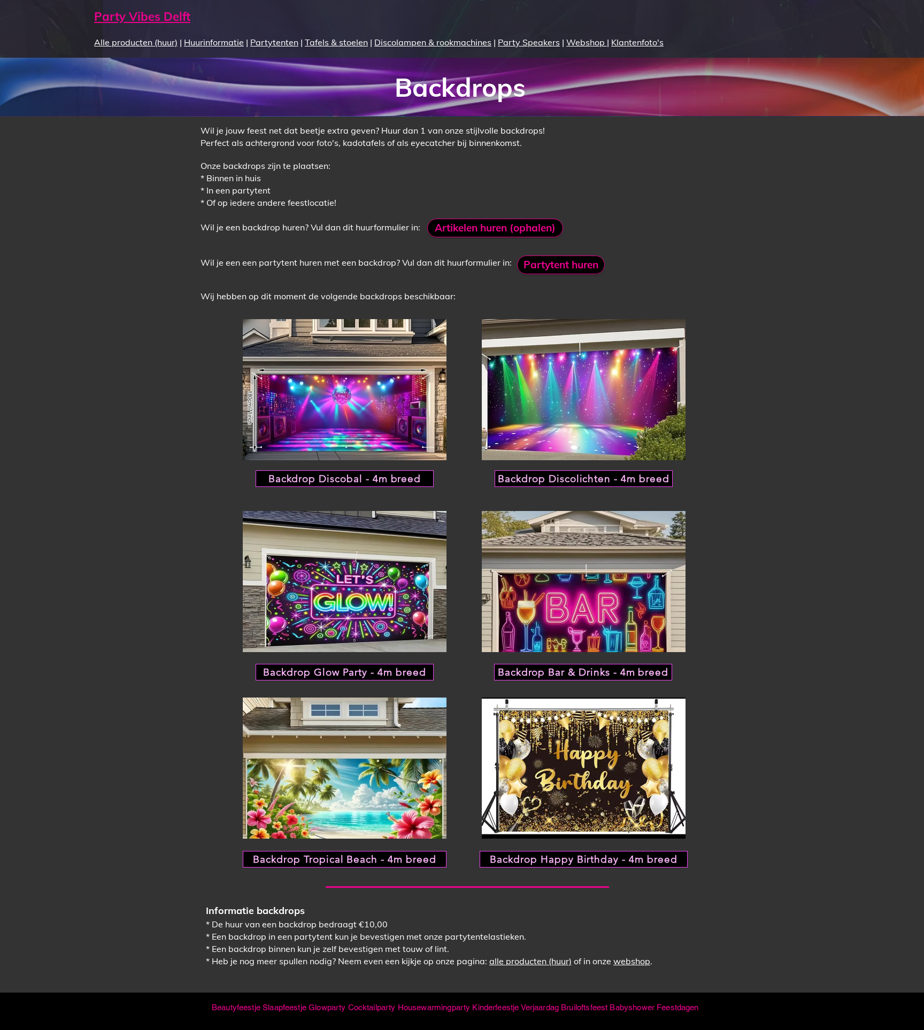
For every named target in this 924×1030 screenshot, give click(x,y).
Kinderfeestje (495, 1007)
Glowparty (327, 1007)
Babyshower (632, 1007)
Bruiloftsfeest (584, 1007)
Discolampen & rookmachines (432, 42)
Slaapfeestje (284, 1007)
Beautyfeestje (236, 1007)
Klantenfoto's (637, 42)
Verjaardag (540, 1007)
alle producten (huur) (530, 961)
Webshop (586, 42)
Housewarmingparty (434, 1007)
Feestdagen (678, 1007)
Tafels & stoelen (336, 42)
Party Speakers (529, 42)
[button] (344, 389)
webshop (631, 961)
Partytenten (274, 42)
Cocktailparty (372, 1007)
